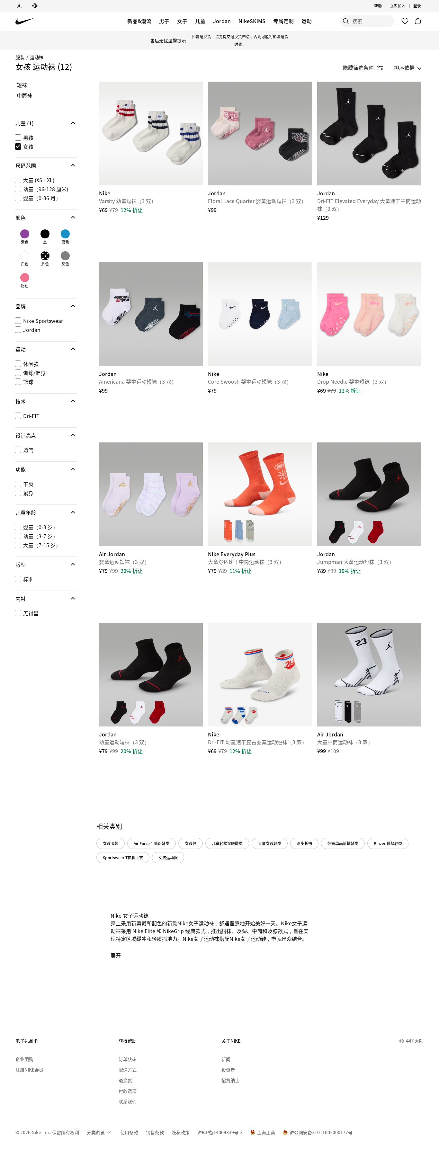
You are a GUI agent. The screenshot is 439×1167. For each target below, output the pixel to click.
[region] (42, 355)
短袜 (22, 85)
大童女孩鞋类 (269, 843)
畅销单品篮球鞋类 (342, 843)
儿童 (200, 21)
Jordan (222, 21)
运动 (306, 21)
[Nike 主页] (24, 21)
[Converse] (35, 6)
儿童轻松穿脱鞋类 (227, 843)
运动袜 (36, 57)
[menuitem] (384, 6)
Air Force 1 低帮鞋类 (151, 843)
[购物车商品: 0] (418, 21)
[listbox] (408, 67)
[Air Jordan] (151, 494)
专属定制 (283, 21)
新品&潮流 (139, 21)
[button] (46, 122)
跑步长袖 (304, 843)
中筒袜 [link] (24, 95)
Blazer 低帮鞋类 (388, 843)
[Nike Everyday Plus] (260, 494)
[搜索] (346, 21)
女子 (182, 21)
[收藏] (405, 21)
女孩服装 (110, 843)
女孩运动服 (168, 857)
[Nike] (151, 133)
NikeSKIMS (251, 21)
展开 (116, 955)
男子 (164, 21)
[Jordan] (19, 6)
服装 (19, 57)
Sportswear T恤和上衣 (123, 857)
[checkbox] (45, 137)
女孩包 (190, 843)
